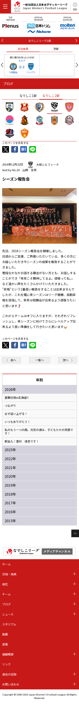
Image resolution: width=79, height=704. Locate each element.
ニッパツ (31, 72)
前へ (13, 360)
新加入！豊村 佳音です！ (22, 441)
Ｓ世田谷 (13, 72)
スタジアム (9, 624)
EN (75, 9)
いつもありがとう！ (17, 422)
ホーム (6, 564)
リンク (6, 664)
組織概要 (8, 654)
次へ (65, 360)
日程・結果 (9, 574)
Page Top (75, 533)
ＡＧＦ (22, 60)
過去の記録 (9, 674)
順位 (5, 584)
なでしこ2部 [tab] (50, 95)
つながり (10, 405)
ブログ (6, 604)
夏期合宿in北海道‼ (17, 397)
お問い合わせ (10, 684)
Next (77, 65)
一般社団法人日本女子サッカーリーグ (45, 6)
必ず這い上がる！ (16, 413)
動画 (5, 634)
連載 (5, 644)
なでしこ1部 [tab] (28, 95)
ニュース (7, 614)
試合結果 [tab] (23, 49)
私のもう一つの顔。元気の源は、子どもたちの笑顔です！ (39, 431)
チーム (6, 594)
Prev (2, 65)
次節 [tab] (56, 49)
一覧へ (39, 360)
